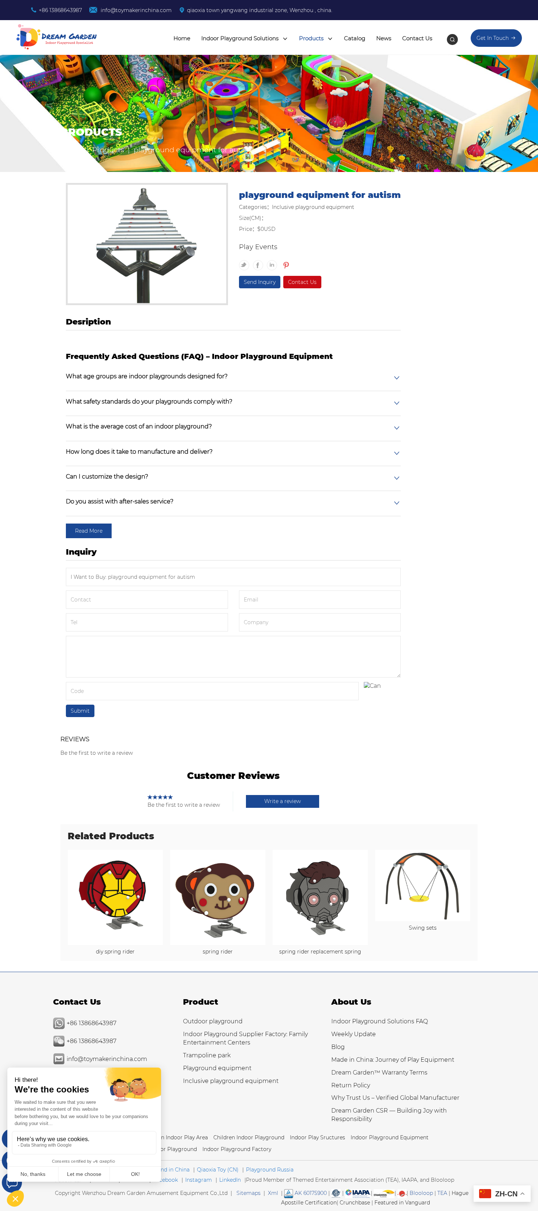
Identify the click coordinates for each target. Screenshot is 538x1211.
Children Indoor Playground (248, 1137)
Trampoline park (207, 1055)
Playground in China (164, 1169)
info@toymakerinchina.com (135, 10)
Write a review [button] (282, 801)
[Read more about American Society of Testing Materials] (336, 1193)
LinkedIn (230, 1180)
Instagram (198, 1180)
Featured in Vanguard (402, 1202)
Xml (273, 1193)
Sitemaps (248, 1193)
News (383, 38)
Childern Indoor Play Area (175, 1137)
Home (181, 38)
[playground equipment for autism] (147, 245)
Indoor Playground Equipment (390, 1137)
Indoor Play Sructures (317, 1137)
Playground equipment (217, 1068)
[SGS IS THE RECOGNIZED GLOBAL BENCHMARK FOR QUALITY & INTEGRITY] (384, 1193)
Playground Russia (270, 1169)
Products (312, 38)
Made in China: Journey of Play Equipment (392, 1059)
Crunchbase (355, 1202)
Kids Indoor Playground (167, 1149)
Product (200, 1002)
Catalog (354, 38)
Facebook (165, 1180)
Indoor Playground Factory (236, 1149)
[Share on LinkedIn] (274, 262)
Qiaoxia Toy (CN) (218, 1169)
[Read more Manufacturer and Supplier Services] (358, 1193)
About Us (351, 1002)
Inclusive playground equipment (231, 1080)
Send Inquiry (260, 282)
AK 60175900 (310, 1193)
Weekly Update (353, 1034)
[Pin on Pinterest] (285, 262)
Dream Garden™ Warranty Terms (379, 1072)
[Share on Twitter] (246, 262)
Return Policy (350, 1085)
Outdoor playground (213, 1021)
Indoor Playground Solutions (240, 38)
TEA (442, 1193)
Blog (338, 1046)
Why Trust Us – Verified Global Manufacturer (395, 1097)
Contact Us (417, 38)
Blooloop (421, 1193)
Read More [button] (88, 531)
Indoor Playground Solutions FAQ (379, 1021)
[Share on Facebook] (260, 262)
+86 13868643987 (60, 10)
